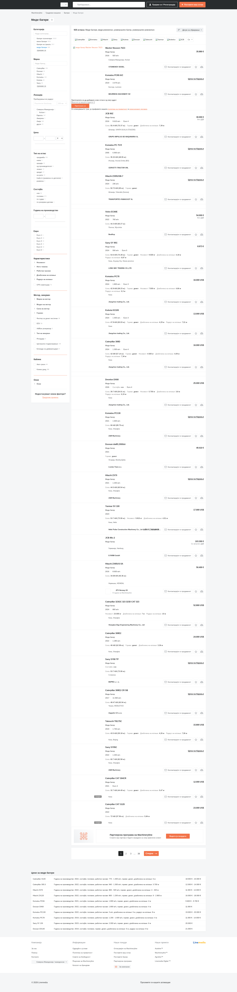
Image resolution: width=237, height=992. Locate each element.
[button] (196, 67)
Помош (34, 953)
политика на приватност (117, 109)
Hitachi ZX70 (111, 475)
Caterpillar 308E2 (113, 633)
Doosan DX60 (38, 907)
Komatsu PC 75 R (113, 145)
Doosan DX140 (39, 929)
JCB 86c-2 (110, 538)
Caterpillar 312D (39, 879)
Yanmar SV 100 (112, 506)
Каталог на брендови (81, 965)
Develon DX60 (112, 380)
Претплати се (80, 106)
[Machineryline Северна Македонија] (44, 5)
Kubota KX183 (112, 310)
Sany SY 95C (111, 243)
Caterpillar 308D (112, 342)
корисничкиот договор (138, 109)
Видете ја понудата (177, 836)
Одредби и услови (80, 948)
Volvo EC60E (111, 212)
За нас (34, 948)
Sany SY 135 (38, 923)
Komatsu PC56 (39, 901)
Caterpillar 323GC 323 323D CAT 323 (122, 602)
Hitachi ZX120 (38, 896)
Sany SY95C (111, 747)
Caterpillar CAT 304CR (115, 778)
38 (139, 854)
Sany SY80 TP (112, 659)
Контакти (35, 957)
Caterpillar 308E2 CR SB (116, 690)
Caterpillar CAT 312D (115, 804)
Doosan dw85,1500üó (115, 444)
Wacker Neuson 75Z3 (115, 48)
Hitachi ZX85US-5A (114, 564)
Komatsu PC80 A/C (114, 75)
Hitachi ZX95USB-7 (114, 176)
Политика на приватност (82, 953)
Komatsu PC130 (112, 413)
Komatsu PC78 (112, 276)
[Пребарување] (75, 4)
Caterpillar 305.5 (39, 884)
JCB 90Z (109, 113)
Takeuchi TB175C (113, 721)
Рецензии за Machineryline (83, 961)
